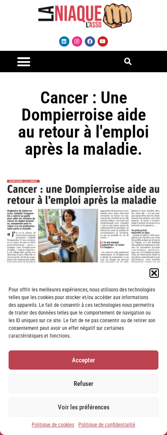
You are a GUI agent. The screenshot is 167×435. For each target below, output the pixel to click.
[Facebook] (90, 41)
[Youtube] (103, 41)
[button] (154, 273)
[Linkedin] (64, 41)
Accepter (83, 360)
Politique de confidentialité (106, 425)
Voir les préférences (84, 407)
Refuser (83, 384)
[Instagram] (77, 41)
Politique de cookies (53, 425)
